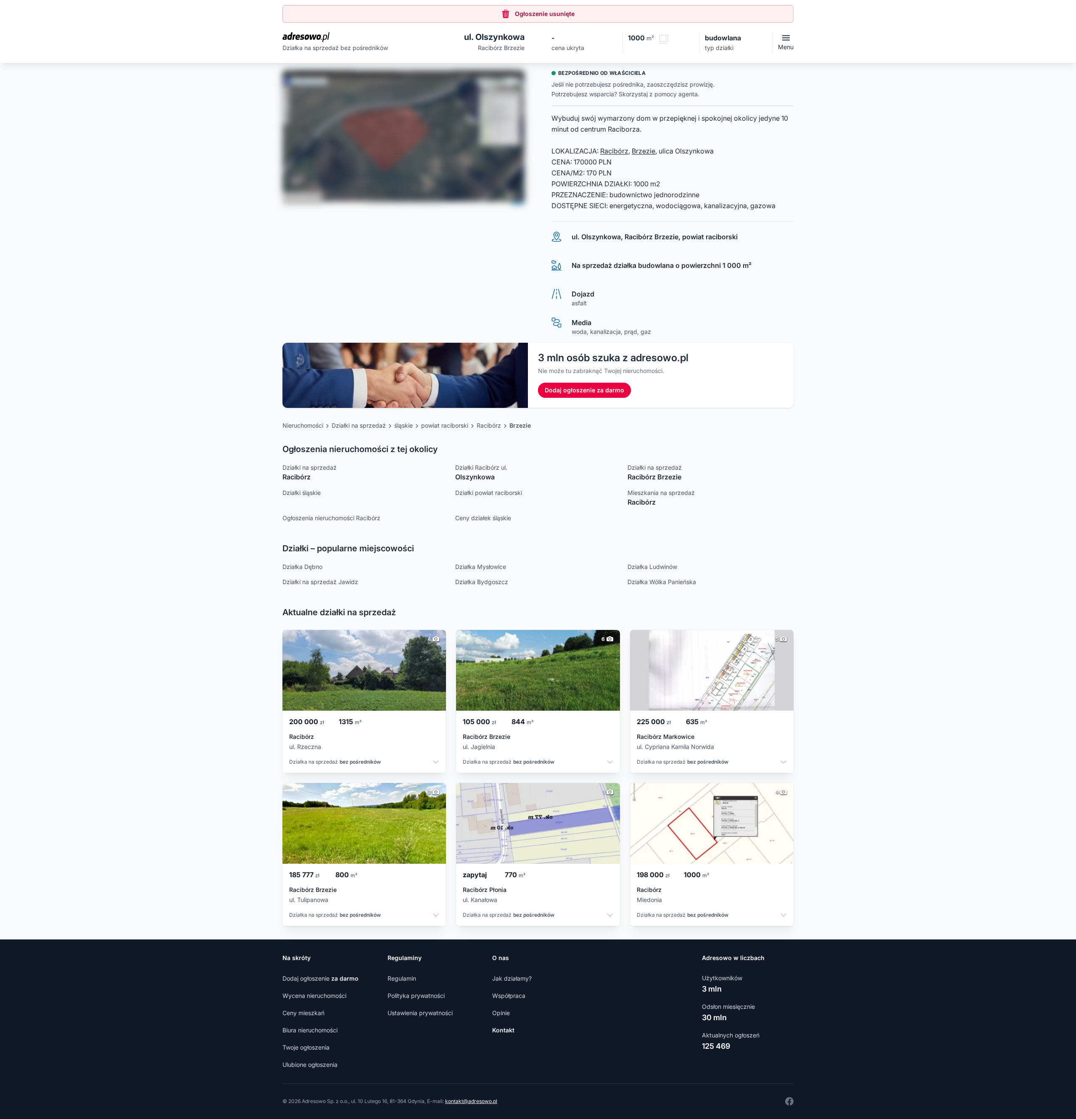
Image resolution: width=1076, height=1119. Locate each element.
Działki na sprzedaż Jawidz (320, 581)
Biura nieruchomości (310, 1030)
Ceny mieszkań (303, 1012)
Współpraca (508, 995)
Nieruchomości (302, 425)
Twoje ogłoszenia (306, 1047)
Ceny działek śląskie (483, 517)
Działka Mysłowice (480, 566)
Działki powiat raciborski (488, 492)
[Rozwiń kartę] (436, 762)
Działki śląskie (301, 492)
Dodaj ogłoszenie (320, 978)
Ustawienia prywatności (420, 1012)
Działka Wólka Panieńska (662, 581)
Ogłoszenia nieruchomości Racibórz (331, 517)
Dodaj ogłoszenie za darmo (584, 390)
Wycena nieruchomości (314, 995)
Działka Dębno (302, 566)
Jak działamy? (512, 978)
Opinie (501, 1012)
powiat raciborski (444, 425)
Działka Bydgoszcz (481, 581)
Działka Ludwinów (652, 566)
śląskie (403, 425)
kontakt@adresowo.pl (471, 1101)
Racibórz (614, 151)
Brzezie (643, 151)
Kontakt (503, 1030)
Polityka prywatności (416, 995)
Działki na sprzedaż (359, 425)
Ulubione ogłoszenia (310, 1064)
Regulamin (402, 978)
